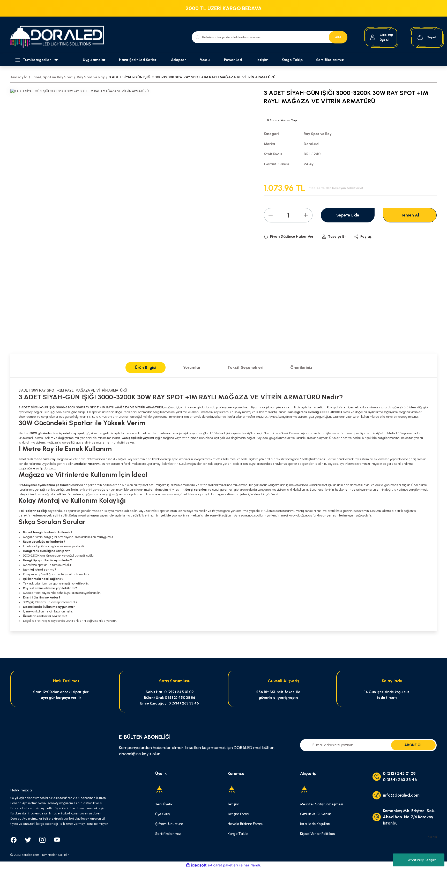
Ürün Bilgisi (145, 367)
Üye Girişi (162, 814)
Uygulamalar (94, 60)
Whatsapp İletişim (422, 860)
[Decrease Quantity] (270, 215)
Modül (205, 60)
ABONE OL (413, 745)
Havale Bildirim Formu (245, 824)
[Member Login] (372, 37)
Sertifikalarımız (330, 60)
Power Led (233, 60)
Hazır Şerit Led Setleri (138, 60)
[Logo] (60, 37)
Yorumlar (191, 367)
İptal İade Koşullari (315, 824)
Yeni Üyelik (164, 804)
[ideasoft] (196, 865)
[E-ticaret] (223, 865)
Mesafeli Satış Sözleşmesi (321, 804)
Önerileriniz (301, 367)
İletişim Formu (239, 814)
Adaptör (178, 60)
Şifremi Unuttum (169, 824)
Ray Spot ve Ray (318, 134)
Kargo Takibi (238, 833)
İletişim (262, 60)
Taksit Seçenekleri (245, 367)
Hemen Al (409, 215)
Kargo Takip (292, 60)
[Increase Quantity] (305, 215)
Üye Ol (384, 40)
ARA (338, 37)
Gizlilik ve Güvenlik (315, 814)
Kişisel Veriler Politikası (318, 833)
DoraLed (311, 144)
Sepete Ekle (347, 215)
